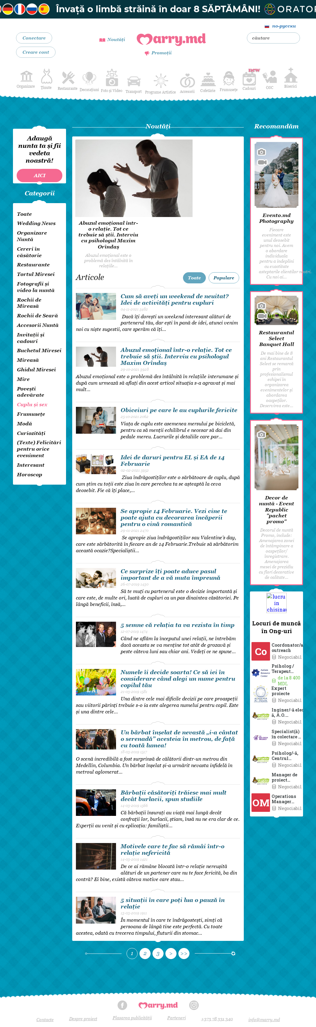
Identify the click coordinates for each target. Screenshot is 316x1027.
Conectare (34, 37)
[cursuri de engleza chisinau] (158, 9)
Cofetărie (207, 90)
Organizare (26, 86)
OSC (269, 87)
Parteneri (176, 1017)
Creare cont (36, 52)
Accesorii (187, 91)
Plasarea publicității (132, 1017)
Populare (224, 277)
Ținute (46, 87)
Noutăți (116, 39)
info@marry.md (264, 1019)
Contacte (45, 1019)
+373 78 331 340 (217, 1018)
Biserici (290, 86)
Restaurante (67, 88)
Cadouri (249, 78)
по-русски (284, 25)
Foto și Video (111, 90)
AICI (39, 175)
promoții (162, 52)
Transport (134, 91)
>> (184, 953)
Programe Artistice (160, 92)
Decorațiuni (89, 89)
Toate (194, 277)
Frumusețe (229, 89)
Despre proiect (83, 1018)
